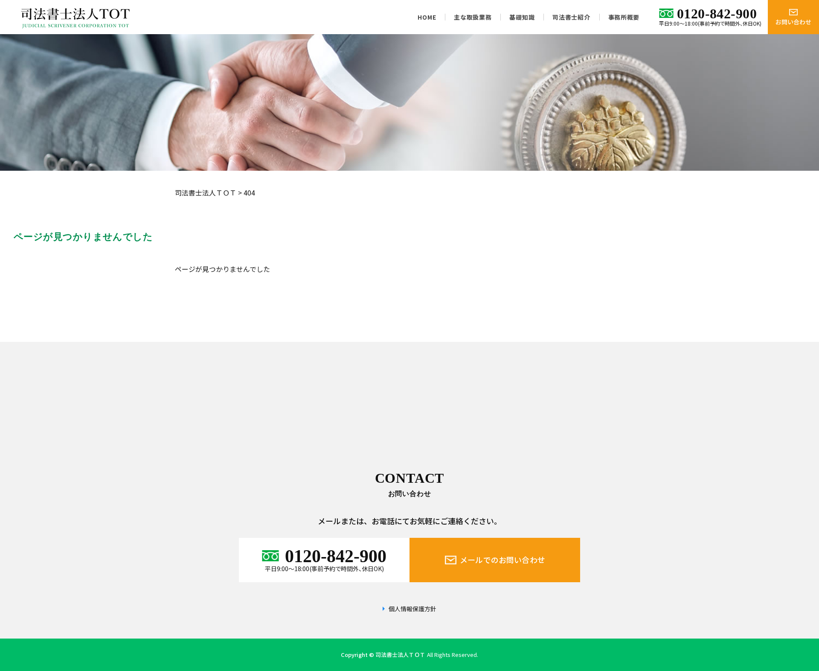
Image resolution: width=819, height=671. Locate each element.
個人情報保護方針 (412, 609)
